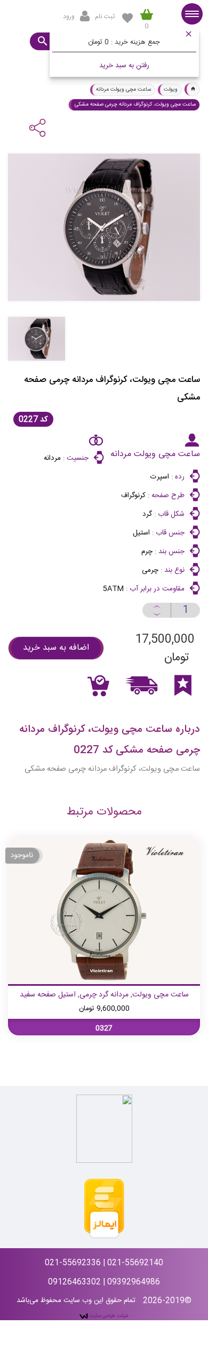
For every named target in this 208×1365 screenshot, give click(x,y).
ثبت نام (105, 16)
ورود (69, 16)
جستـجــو (42, 41)
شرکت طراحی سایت (108, 1316)
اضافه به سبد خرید (56, 648)
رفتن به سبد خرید (124, 65)
